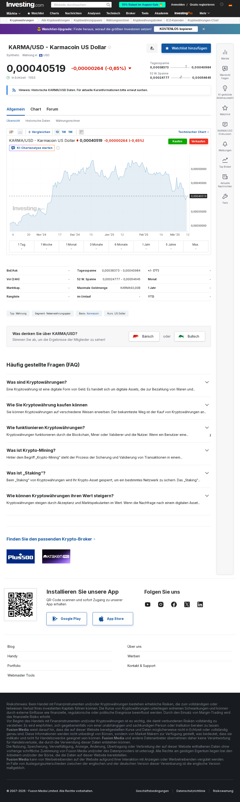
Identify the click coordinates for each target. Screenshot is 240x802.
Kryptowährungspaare (88, 20)
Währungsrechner (117, 20)
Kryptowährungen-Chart (203, 20)
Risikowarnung (223, 791)
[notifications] (222, 4)
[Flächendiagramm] (20, 132)
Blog (11, 646)
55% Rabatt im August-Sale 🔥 (142, 4)
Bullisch (193, 336)
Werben (134, 656)
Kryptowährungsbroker (147, 20)
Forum (52, 109)
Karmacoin (93, 313)
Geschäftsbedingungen (152, 791)
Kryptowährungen (22, 20)
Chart (35, 109)
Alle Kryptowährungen (55, 20)
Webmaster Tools (21, 675)
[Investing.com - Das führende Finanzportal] (25, 4)
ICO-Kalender (175, 20)
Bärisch (148, 336)
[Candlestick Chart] (11, 132)
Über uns (135, 646)
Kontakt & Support (141, 666)
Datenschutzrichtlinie (190, 791)
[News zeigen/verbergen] (81, 132)
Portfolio (14, 666)
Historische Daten (38, 120)
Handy (13, 656)
